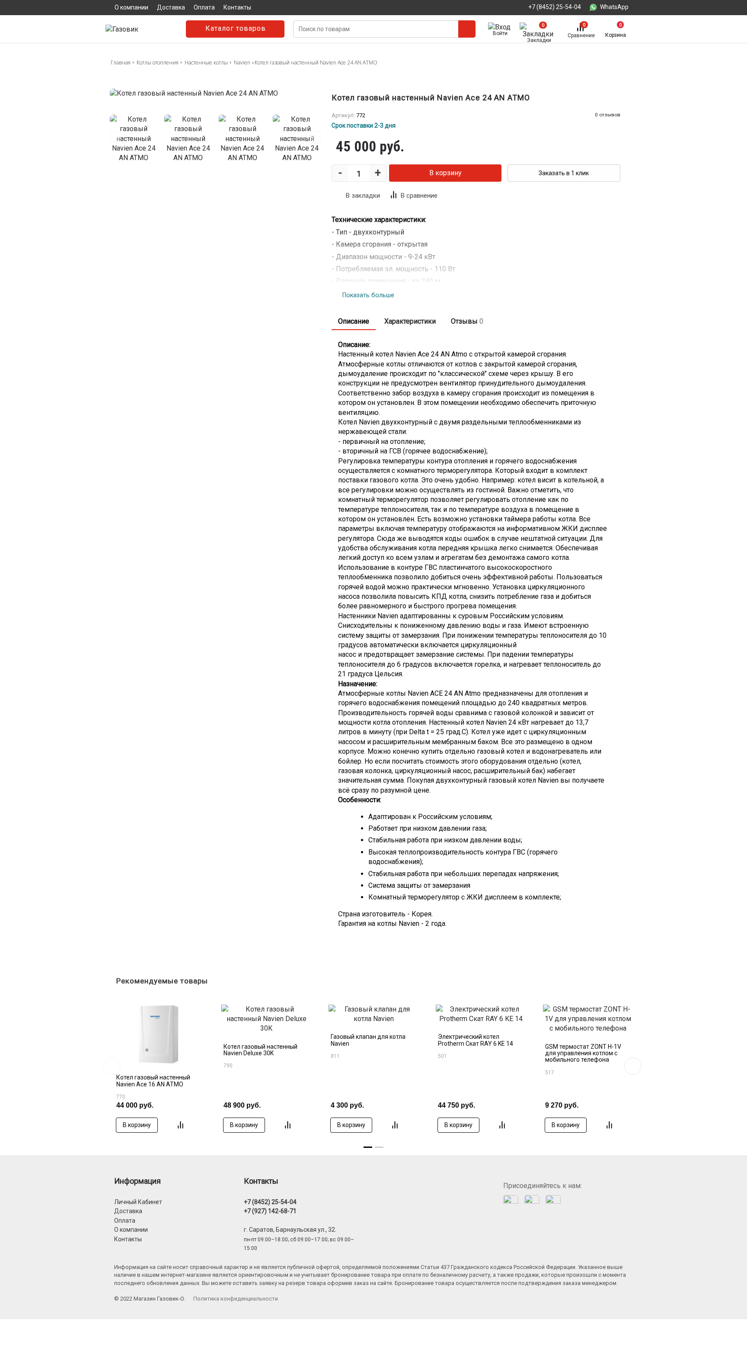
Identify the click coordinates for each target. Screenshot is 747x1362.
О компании (131, 1229)
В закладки (363, 195)
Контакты (128, 1239)
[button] (633, 1066)
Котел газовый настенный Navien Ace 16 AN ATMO (153, 1080)
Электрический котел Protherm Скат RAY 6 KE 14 (475, 1040)
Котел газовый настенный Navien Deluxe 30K (260, 1050)
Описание (353, 321)
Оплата (124, 1220)
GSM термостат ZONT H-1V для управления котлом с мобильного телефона (583, 1053)
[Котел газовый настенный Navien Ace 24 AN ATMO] (215, 93)
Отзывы (467, 321)
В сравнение (419, 195)
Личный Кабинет (138, 1201)
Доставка (128, 1211)
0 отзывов (607, 115)
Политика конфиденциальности (235, 1298)
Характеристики (410, 321)
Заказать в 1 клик (564, 173)
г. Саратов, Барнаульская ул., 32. (290, 1229)
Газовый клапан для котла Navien (368, 1040)
